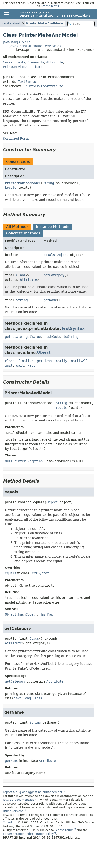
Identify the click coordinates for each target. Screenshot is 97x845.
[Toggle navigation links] (6, 14)
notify (61, 361)
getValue (33, 337)
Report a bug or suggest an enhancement (32, 792)
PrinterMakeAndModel (45, 23)
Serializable (14, 62)
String (48, 183)
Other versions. (13, 811)
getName (50, 300)
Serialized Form (16, 138)
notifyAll (79, 361)
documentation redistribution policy (28, 834)
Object (62, 255)
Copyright (10, 822)
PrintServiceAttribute (22, 67)
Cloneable (35, 62)
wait (8, 365)
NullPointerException (24, 461)
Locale (10, 187)
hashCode (52, 337)
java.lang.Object (16, 42)
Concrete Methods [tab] (23, 233)
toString (70, 337)
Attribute (54, 62)
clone (9, 361)
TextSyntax (27, 82)
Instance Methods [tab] (52, 226)
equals (49, 255)
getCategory (54, 275)
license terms (50, 6)
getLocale (13, 337)
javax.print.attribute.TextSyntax (35, 46)
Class (21, 275)
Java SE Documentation (19, 799)
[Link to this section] (59, 149)
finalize (25, 361)
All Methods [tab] (17, 226)
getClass (44, 361)
